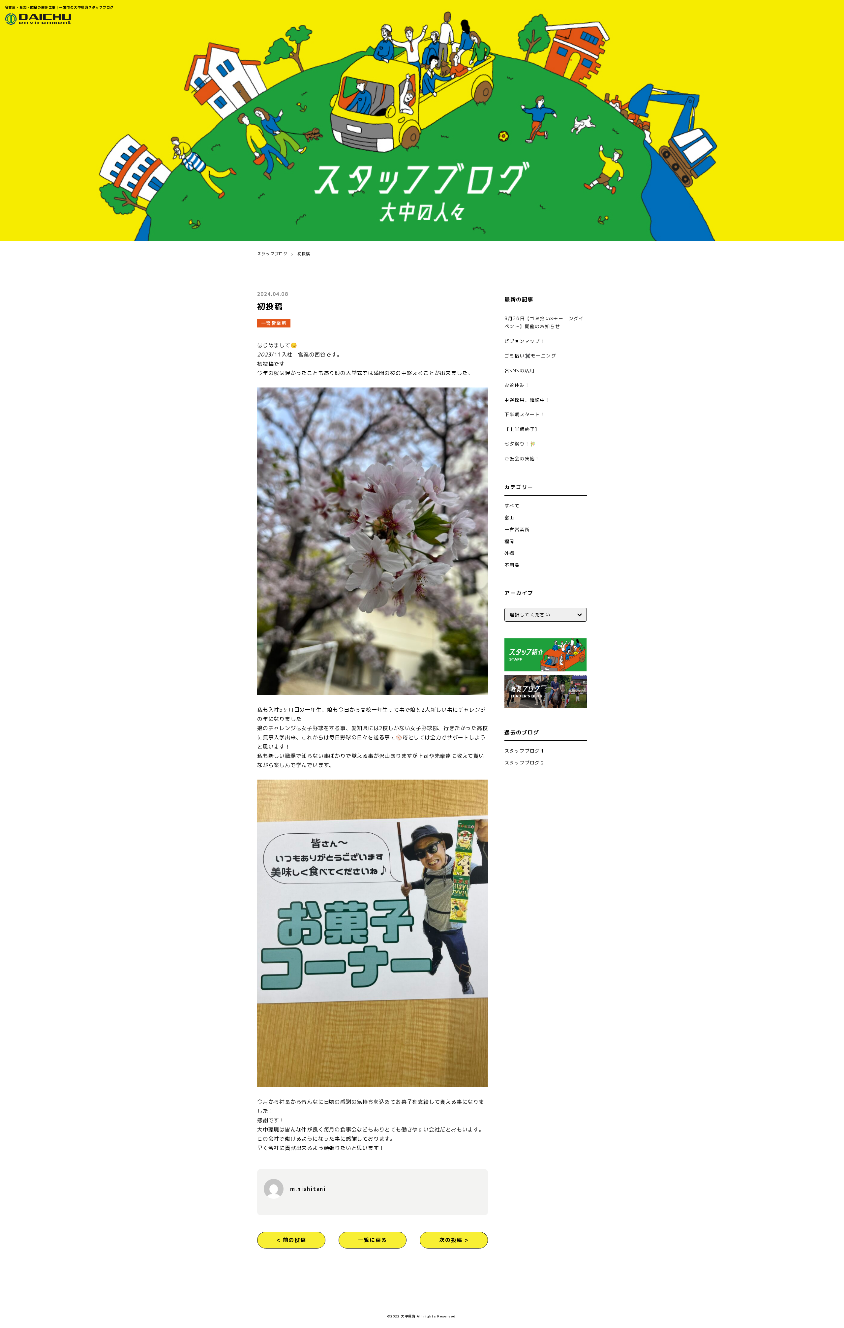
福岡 (509, 541)
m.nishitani (308, 1188)
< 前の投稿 (291, 1240)
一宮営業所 (273, 323)
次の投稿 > (453, 1240)
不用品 (512, 565)
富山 (509, 517)
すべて (512, 506)
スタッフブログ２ (524, 762)
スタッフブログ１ (524, 751)
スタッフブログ (272, 254)
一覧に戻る (372, 1240)
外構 (509, 553)
